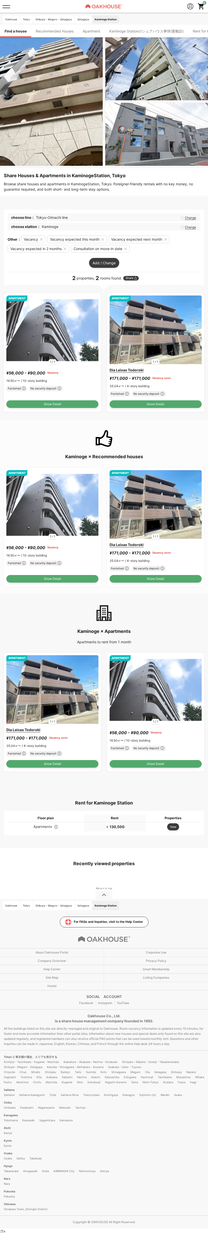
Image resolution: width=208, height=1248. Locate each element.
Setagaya (160, 1072)
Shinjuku (50, 1072)
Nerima (81, 1077)
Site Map (52, 977)
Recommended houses (55, 31)
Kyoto (8, 1140)
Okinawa (9, 1204)
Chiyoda (9, 1072)
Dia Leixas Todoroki (127, 370)
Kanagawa (11, 1115)
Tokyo (8, 1057)
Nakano (191, 1072)
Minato (35, 1072)
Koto (103, 1072)
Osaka (8, 1153)
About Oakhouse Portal (52, 952)
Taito (78, 1072)
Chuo (23, 1072)
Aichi (7, 1128)
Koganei (67, 1082)
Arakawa (51, 1077)
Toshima (26, 1077)
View (173, 827)
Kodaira (168, 1082)
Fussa (181, 1082)
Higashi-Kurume (115, 1082)
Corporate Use (156, 952)
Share (129, 278)
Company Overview (52, 961)
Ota (147, 1072)
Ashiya (104, 1171)
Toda (52, 1095)
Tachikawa (165, 1077)
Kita (39, 1077)
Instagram (105, 1003)
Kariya (8, 1133)
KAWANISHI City (64, 1171)
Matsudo (65, 1107)
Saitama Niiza (70, 1095)
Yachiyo (80, 1107)
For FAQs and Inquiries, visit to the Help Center (108, 922)
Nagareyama (46, 1107)
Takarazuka (11, 1171)
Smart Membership (156, 969)
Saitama (9, 1090)
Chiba (8, 1102)
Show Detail (52, 404)
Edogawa (130, 1077)
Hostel (52, 986)
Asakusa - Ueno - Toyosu (124, 1067)
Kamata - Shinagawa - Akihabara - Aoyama (75, 1067)
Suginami (10, 1077)
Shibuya (176, 1072)
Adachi (95, 1077)
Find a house (16, 31)
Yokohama (11, 1120)
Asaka (178, 1095)
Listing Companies (156, 977)
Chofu (37, 1082)
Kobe (45, 1171)
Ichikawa (9, 1107)
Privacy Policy (156, 961)
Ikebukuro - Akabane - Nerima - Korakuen (90, 1062)
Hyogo (8, 1166)
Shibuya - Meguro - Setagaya (23, 1067)
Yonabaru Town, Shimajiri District (25, 1209)
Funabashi (26, 1107)
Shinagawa (118, 1072)
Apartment (91, 31)
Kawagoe (129, 1095)
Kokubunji (94, 1082)
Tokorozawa (91, 1095)
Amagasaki (30, 1171)
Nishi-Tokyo (151, 1082)
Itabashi (67, 1077)
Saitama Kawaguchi (32, 1095)
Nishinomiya (87, 1171)
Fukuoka (9, 1191)
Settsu (20, 1158)
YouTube (123, 1003)
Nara (7, 1178)
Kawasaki (28, 1120)
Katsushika (112, 1077)
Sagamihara (47, 1120)
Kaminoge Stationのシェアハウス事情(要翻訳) (146, 31)
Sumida (91, 1072)
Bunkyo (65, 1072)
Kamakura (66, 1120)
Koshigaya (111, 1095)
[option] (52, 330)
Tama (134, 1082)
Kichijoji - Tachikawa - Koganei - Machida (31, 1062)
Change (190, 218)
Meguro (135, 1072)
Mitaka (199, 1077)
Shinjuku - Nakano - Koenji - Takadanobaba (150, 1062)
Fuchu (8, 1082)
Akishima (22, 1082)
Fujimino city (147, 1095)
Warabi (165, 1095)
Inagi (193, 1082)
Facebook (86, 1003)
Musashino (183, 1077)
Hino (80, 1082)
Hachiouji (147, 1077)
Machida (51, 1082)
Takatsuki (35, 1158)
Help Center (51, 969)
